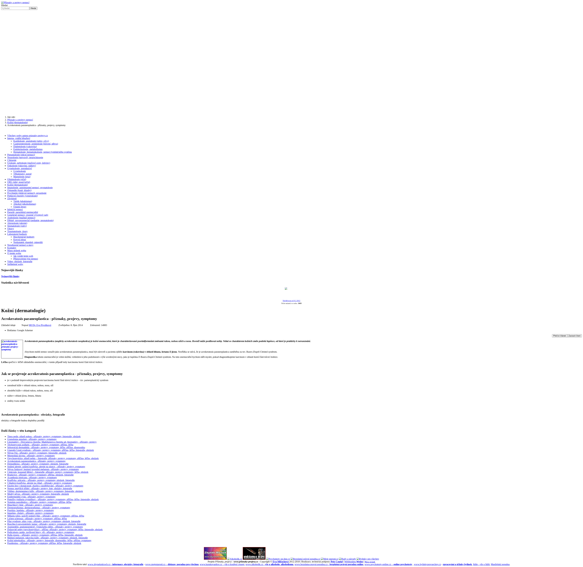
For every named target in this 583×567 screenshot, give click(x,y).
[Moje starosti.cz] (329, 559)
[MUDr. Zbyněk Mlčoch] (215, 559)
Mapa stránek (370, 562)
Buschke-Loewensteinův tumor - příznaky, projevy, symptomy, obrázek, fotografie (46, 524)
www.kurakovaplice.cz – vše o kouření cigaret (222, 564)
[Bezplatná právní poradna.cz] (305, 559)
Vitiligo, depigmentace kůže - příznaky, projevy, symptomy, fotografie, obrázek (45, 491)
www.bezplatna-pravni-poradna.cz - (329, 564)
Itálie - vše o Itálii (481, 564)
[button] (291, 59)
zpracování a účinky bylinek (457, 564)
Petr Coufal (337, 561)
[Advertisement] (291, 89)
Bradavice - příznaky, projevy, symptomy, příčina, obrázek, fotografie (40, 474)
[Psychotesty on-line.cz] (278, 559)
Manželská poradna (500, 564)
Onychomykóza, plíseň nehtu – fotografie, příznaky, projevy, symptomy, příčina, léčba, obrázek (53, 458)
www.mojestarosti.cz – (172, 564)
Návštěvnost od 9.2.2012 (291, 301)
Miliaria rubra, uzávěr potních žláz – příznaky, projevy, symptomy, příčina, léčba (45, 516)
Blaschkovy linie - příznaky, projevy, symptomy (30, 505)
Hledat (4, 5)
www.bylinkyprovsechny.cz (427, 564)
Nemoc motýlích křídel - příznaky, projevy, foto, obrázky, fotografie (39, 488)
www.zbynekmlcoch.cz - (115, 564)
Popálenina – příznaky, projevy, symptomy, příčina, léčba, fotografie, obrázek (44, 543)
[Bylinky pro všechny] (368, 559)
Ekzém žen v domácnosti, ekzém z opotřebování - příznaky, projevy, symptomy (45, 485)
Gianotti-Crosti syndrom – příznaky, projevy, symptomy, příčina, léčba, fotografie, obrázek (50, 450)
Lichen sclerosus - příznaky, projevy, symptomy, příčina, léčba (37, 518)
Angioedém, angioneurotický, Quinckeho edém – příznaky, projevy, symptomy (45, 526)
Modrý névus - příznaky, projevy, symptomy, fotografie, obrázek (38, 494)
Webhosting (353, 561)
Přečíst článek (559, 336)
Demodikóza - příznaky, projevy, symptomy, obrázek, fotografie (37, 464)
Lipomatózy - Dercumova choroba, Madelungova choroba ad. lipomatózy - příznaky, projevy (52, 442)
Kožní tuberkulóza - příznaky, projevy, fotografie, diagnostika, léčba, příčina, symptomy (49, 540)
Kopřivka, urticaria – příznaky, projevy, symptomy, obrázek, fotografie (41, 480)
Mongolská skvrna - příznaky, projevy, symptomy (31, 455)
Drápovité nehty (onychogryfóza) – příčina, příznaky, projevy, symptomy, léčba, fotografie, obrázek (55, 529)
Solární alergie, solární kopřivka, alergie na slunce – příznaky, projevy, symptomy (46, 466)
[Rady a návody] (347, 559)
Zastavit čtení (574, 336)
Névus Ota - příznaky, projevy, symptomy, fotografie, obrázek (36, 453)
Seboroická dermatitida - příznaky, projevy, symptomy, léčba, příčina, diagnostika (46, 447)
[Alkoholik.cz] (234, 559)
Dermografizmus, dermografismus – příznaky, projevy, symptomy (38, 507)
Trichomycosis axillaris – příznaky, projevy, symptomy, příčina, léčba (40, 444)
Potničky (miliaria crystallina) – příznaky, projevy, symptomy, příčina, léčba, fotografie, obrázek (53, 499)
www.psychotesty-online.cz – (388, 564)
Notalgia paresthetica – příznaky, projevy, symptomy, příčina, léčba (39, 502)
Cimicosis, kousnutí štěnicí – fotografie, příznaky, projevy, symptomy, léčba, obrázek (47, 472)
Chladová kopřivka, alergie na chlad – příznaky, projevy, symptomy (39, 483)
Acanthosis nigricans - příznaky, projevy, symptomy (32, 477)
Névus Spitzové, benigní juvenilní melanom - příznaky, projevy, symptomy (43, 469)
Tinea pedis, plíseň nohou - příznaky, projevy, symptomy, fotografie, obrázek (44, 436)
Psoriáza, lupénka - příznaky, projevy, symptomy (30, 510)
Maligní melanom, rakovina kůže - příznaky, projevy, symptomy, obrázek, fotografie (47, 537)
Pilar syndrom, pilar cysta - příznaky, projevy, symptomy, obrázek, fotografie (43, 521)
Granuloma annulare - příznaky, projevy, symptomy (32, 439)
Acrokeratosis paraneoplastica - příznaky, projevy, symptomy (36, 461)
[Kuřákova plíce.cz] (254, 559)
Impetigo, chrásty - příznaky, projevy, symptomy (30, 513)
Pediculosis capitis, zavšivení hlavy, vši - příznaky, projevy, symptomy (40, 532)
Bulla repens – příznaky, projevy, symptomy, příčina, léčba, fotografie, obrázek (45, 535)
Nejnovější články (10, 276)
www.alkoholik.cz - (269, 564)
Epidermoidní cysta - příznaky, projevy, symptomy (31, 496)
